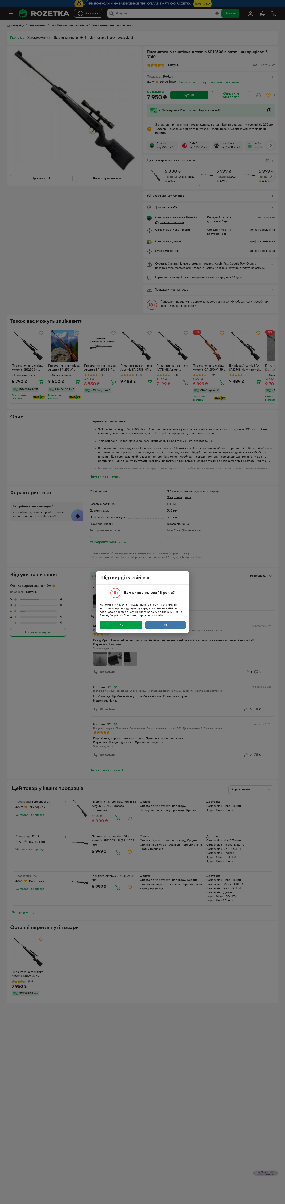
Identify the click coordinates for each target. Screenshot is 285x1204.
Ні (165, 625)
